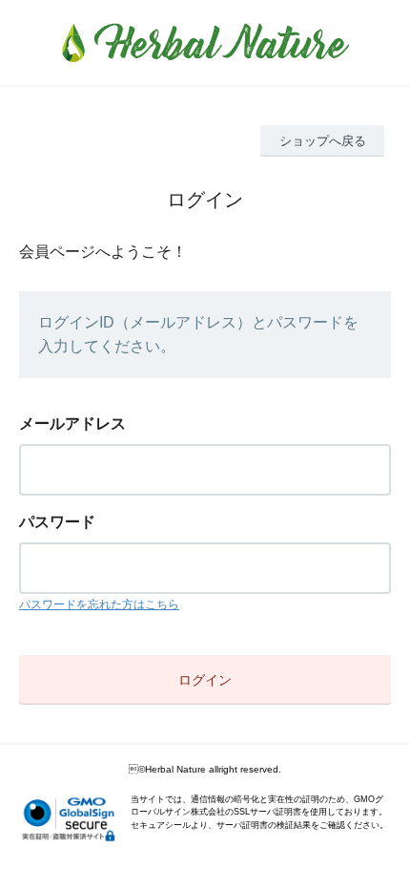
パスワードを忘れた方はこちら (99, 604)
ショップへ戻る (322, 141)
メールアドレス (72, 423)
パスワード (57, 522)
